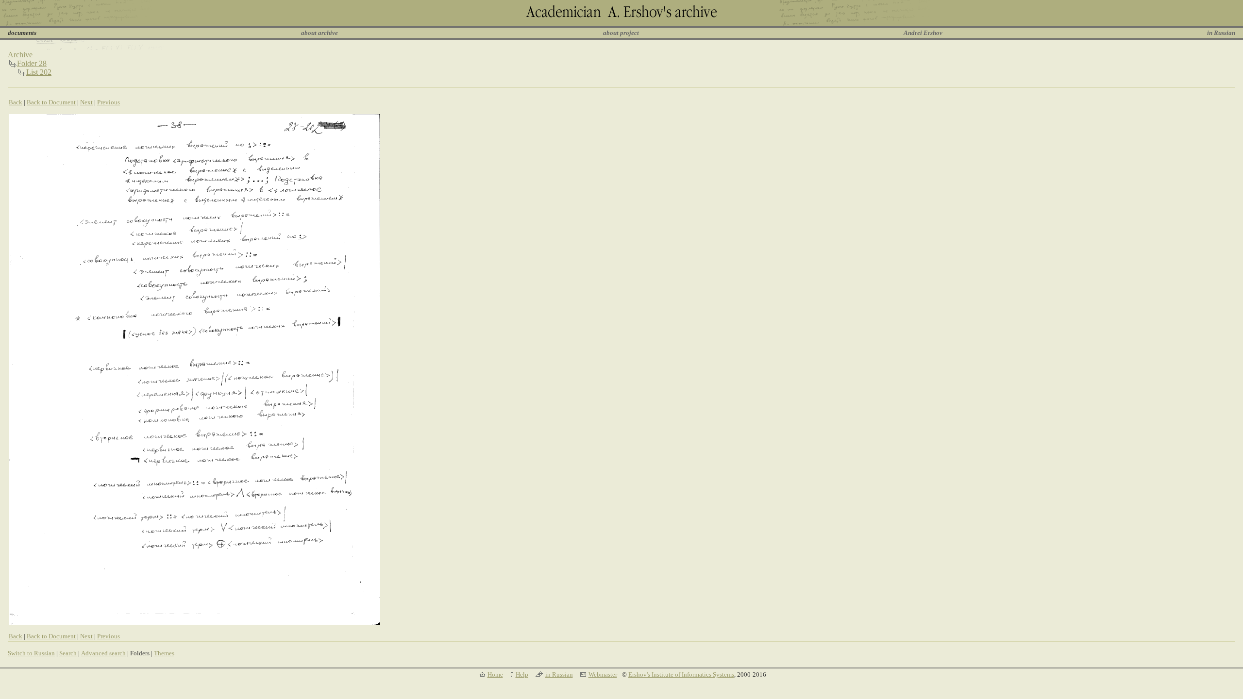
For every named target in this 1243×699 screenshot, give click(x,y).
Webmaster (602, 674)
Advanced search (103, 653)
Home (495, 674)
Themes (164, 653)
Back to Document (51, 102)
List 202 (38, 72)
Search (68, 653)
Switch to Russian (31, 653)
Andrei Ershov (923, 32)
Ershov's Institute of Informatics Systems (681, 674)
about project (621, 32)
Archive (20, 54)
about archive (319, 32)
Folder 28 (32, 63)
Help (522, 674)
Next (86, 102)
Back (15, 102)
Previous (108, 102)
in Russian (1221, 32)
